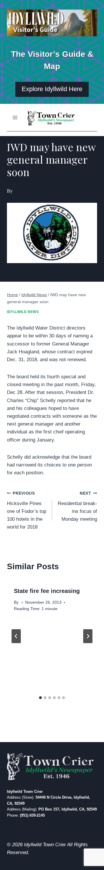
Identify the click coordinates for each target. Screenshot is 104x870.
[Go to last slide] (16, 636)
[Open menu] (15, 117)
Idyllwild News (23, 312)
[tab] (40, 697)
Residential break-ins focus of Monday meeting (77, 506)
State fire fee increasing (47, 591)
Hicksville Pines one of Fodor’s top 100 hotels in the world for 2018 (26, 510)
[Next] (87, 636)
